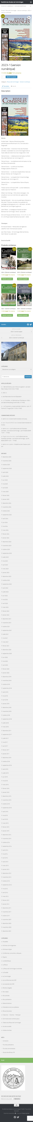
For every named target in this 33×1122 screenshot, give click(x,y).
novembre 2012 (7, 877)
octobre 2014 (6, 842)
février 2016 (6, 788)
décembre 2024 (7, 503)
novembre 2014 (7, 838)
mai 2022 (5, 599)
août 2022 (5, 588)
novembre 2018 (7, 711)
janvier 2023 (6, 572)
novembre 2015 (7, 800)
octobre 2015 (6, 804)
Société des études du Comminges (12, 2)
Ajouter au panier (11, 77)
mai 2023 (5, 561)
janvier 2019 (6, 703)
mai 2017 (5, 742)
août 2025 (5, 472)
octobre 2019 (6, 684)
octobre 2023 (6, 549)
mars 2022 (5, 607)
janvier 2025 (6, 499)
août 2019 (5, 692)
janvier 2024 (6, 538)
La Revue (5, 965)
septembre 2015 (7, 807)
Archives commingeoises (9, 945)
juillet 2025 (6, 476)
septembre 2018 (7, 719)
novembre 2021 (7, 622)
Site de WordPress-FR (9, 1052)
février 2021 (6, 646)
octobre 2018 (6, 715)
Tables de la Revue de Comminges (12, 1022)
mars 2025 (5, 491)
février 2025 (6, 495)
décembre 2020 (7, 649)
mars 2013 (5, 865)
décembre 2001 (7, 931)
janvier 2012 (6, 904)
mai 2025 (5, 484)
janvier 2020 (6, 673)
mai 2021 (5, 638)
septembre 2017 (7, 734)
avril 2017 (5, 746)
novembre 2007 (7, 919)
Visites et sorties (7, 1030)
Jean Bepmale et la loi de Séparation (12, 396)
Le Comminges (7, 976)
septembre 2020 (7, 653)
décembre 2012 (7, 873)
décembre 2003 (7, 923)
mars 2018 (5, 727)
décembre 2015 (7, 796)
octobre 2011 (6, 915)
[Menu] (31, 2)
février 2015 (6, 827)
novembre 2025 (7, 461)
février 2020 (6, 669)
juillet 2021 (6, 634)
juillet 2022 (6, 592)
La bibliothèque (7, 961)
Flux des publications (8, 1044)
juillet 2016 (6, 773)
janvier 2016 (6, 792)
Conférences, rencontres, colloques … (12, 953)
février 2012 (6, 900)
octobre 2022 (6, 580)
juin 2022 (5, 595)
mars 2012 (5, 896)
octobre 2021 (6, 626)
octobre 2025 (6, 464)
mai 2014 (5, 854)
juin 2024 (5, 522)
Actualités (5, 941)
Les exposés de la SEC (8, 984)
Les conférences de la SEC (9, 980)
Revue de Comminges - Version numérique (13, 6)
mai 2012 (5, 888)
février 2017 (6, 750)
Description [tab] (6, 86)
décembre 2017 (7, 730)
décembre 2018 (7, 707)
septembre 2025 (7, 468)
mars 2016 (5, 784)
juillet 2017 (6, 738)
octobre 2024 (6, 511)
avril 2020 (5, 665)
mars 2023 (5, 568)
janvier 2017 (6, 754)
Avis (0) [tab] (14, 86)
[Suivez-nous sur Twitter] (31, 324)
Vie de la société (7, 1026)
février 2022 (6, 611)
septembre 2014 (7, 846)
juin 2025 (5, 480)
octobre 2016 (6, 761)
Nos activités (6, 995)
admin (4, 419)
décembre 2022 (7, 576)
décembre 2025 (7, 457)
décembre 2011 (7, 908)
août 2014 (5, 850)
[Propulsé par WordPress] (15, 1113)
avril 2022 (5, 603)
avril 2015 (5, 819)
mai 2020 (5, 661)
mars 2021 (5, 642)
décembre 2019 (7, 676)
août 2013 (5, 861)
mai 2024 (5, 526)
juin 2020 (5, 657)
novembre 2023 (7, 545)
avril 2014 (5, 858)
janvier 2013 (6, 869)
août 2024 (5, 518)
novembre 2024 (7, 507)
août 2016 (5, 769)
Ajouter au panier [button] (7, 279)
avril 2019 (5, 700)
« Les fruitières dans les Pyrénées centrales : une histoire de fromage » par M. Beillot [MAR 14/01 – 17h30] (16, 430)
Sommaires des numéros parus (11, 1019)
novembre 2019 (7, 680)
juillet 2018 (6, 723)
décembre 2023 (7, 541)
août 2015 (5, 811)
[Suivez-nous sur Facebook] (28, 324)
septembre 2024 (7, 514)
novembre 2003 (7, 927)
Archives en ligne (7, 949)
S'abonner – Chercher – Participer (12, 1015)
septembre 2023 (7, 553)
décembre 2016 (7, 757)
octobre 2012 (6, 881)
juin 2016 (5, 777)
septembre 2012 (7, 885)
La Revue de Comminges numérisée (12, 968)
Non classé (5, 992)
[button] (28, 17)
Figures (5, 957)
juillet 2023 (6, 557)
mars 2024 (5, 530)
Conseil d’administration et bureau (18, 419)
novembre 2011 (7, 912)
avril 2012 (5, 892)
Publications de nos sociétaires (11, 1007)
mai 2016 (5, 780)
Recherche (17, 1098)
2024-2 (5, 392)
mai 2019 (5, 696)
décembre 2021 (7, 619)
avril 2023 (5, 565)
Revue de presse (7, 1011)
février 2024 (6, 534)
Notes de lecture (7, 1003)
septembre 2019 (7, 688)
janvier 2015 (6, 831)
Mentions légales (7, 988)
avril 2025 (5, 488)
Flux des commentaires (9, 1048)
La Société (5, 972)
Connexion (5, 1041)
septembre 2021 (7, 630)
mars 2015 (5, 823)
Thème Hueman (25, 1113)
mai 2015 (5, 815)
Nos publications (7, 999)
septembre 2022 (7, 584)
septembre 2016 (7, 765)
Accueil (3, 10)
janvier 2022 (6, 615)
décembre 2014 (7, 834)
